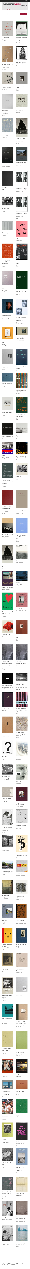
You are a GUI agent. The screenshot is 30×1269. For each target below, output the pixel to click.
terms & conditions (11, 1264)
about (16, 6)
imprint (17, 1263)
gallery (25, 6)
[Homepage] (15, 5)
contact (20, 6)
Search (23, 13)
